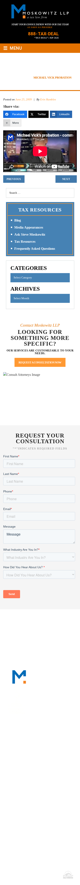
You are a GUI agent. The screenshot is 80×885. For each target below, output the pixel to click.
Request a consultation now (40, 362)
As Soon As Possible (40, 27)
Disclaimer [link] (14, 875)
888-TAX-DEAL (43, 33)
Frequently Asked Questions (34, 248)
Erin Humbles (48, 99)
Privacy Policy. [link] (49, 875)
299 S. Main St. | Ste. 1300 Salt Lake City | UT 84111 (33, 812)
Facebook (21, 737)
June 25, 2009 (23, 99)
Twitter (42, 737)
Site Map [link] (30, 875)
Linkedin (31, 737)
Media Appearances (28, 227)
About (28, 618)
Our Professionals (54, 618)
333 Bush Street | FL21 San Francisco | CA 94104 (33, 763)
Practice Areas (19, 623)
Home (14, 618)
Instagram (52, 737)
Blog (17, 220)
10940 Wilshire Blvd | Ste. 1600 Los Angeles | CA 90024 (36, 788)
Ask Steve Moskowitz (29, 234)
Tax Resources (24, 241)
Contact (40, 628)
